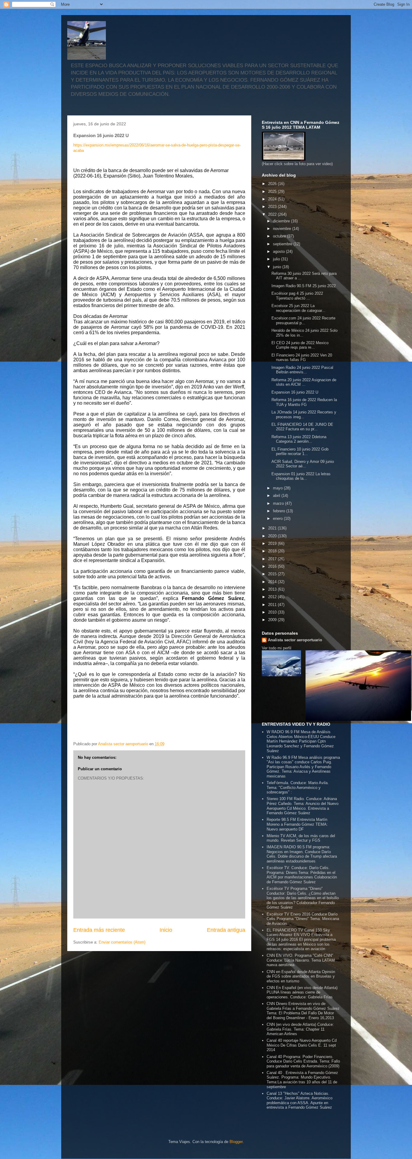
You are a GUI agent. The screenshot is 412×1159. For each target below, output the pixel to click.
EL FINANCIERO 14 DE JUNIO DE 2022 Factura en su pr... (302, 427)
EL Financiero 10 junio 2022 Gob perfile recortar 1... (299, 451)
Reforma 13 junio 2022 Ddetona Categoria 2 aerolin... (298, 439)
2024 (273, 199)
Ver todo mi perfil (276, 648)
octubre (280, 236)
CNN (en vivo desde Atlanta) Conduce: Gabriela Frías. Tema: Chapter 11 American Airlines (300, 1029)
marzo (279, 503)
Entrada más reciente (99, 930)
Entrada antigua (226, 930)
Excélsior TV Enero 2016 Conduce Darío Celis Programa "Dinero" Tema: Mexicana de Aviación (303, 919)
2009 (273, 619)
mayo (278, 488)
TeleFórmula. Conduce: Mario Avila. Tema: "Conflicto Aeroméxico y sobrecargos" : (298, 787)
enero (278, 518)
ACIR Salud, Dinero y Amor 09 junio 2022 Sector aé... (302, 464)
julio (277, 259)
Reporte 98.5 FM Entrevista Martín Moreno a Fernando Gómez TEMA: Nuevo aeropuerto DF (297, 824)
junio (277, 267)
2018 (273, 551)
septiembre (283, 244)
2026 (273, 183)
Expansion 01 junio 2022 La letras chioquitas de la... (301, 476)
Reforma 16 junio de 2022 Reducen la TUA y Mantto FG (304, 402)
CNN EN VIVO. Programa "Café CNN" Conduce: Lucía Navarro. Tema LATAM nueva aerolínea (301, 960)
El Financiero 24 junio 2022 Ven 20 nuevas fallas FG (301, 357)
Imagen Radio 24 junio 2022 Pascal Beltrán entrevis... (302, 370)
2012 (273, 597)
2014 (273, 582)
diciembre (282, 221)
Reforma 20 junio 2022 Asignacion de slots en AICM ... (303, 382)
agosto (279, 251)
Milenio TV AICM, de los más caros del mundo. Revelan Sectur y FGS (301, 838)
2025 (273, 191)
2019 (273, 543)
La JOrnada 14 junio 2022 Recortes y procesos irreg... (303, 414)
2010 (273, 612)
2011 (273, 604)
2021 (273, 528)
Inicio (166, 930)
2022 (273, 214)
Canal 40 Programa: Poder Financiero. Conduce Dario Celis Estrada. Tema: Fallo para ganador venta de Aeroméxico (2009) (303, 1061)
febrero (279, 511)
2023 (273, 206)
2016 (273, 566)
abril (277, 495)
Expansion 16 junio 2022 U (294, 392)
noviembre (282, 228)
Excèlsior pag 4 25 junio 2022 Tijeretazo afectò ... (297, 295)
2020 (273, 536)
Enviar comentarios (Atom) (122, 942)
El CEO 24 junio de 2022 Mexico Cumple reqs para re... (299, 345)
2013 (273, 589)
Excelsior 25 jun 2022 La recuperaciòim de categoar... (298, 308)
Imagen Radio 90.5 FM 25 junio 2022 (303, 286)
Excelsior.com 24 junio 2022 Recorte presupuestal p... (303, 320)
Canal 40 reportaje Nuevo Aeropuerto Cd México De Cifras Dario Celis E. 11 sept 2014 (302, 1045)
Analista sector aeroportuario (295, 640)
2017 (273, 559)
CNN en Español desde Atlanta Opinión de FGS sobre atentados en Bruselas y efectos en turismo (301, 976)
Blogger (236, 1141)
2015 (273, 574)
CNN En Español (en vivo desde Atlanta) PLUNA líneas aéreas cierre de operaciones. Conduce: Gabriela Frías (302, 992)
